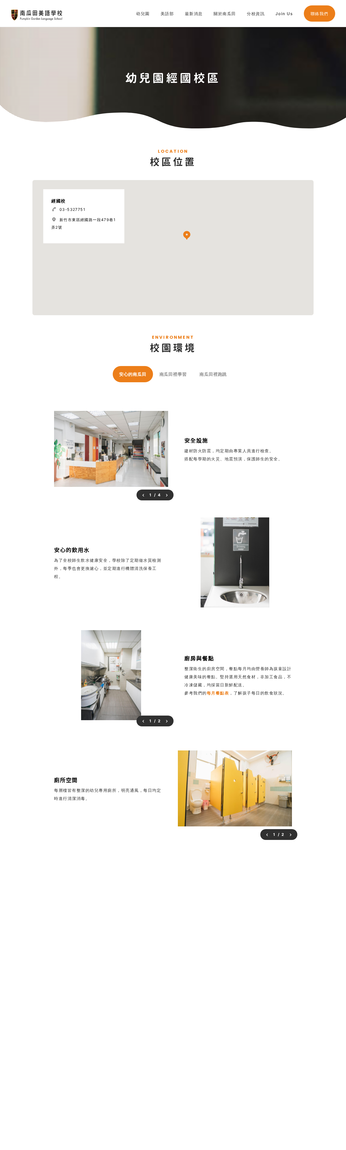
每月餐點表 (218, 693)
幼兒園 (143, 13)
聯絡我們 (319, 13)
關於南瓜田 (225, 13)
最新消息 (194, 13)
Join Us (284, 13)
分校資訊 (256, 13)
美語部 (167, 13)
